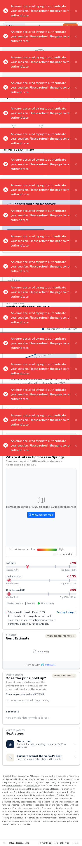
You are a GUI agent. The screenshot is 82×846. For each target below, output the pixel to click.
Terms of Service (14, 785)
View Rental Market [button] (59, 635)
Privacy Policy (32, 785)
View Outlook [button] (63, 675)
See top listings (65, 612)
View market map (42, 514)
